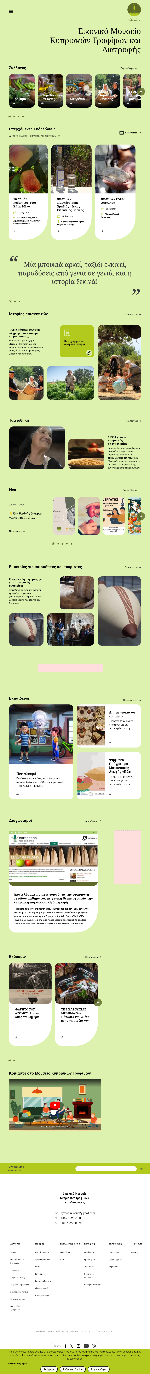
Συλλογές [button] (15, 1243)
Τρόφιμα (19, 99)
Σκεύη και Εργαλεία (19, 1292)
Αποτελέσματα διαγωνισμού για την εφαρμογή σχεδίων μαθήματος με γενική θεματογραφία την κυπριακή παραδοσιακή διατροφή (53, 898)
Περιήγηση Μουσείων (89, 1276)
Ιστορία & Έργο (42, 1252)
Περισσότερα (127, 68)
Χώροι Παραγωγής (18, 1277)
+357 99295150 (71, 1218)
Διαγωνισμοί (20, 820)
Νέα (12, 490)
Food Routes (89, 1252)
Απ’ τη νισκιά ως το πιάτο (122, 714)
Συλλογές (17, 68)
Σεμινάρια (113, 1266)
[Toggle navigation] (11, 11)
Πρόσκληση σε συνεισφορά (104, 1331)
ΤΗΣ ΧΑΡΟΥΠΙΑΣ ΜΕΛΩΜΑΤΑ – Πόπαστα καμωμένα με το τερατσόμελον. (75, 1015)
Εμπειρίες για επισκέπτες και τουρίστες (45, 567)
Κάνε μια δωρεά (42, 1295)
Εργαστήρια (89, 1259)
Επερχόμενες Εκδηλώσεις (32, 129)
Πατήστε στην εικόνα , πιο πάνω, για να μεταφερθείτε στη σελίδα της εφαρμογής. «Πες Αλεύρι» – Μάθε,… (40, 782)
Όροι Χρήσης (40, 1331)
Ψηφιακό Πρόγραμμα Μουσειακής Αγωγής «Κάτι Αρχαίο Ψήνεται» (123, 767)
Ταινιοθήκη (19, 420)
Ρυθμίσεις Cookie (72, 1369)
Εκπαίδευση (19, 698)
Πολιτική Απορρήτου (17, 1363)
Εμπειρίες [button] (89, 1243)
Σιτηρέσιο (77, 99)
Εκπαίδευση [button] (115, 1243)
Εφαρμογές (114, 1252)
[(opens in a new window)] (64, 1346)
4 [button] (23, 116)
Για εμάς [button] (39, 1243)
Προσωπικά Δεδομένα (56, 1331)
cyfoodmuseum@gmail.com (78, 1213)
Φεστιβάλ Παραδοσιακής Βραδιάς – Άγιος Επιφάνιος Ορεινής (70, 204)
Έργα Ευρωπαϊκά (43, 1259)
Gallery (134, 1252)
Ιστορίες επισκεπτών (28, 314)
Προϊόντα (137, 1243)
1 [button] (10, 116)
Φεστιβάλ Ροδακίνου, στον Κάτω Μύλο (24, 202)
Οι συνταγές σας (17, 1299)
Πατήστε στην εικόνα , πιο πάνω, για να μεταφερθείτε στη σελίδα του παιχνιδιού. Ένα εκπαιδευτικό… (122, 784)
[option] (22, 91)
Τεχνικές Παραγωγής (19, 1284)
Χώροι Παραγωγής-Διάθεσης (107, 95)
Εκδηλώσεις (65, 1252)
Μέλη (37, 1266)
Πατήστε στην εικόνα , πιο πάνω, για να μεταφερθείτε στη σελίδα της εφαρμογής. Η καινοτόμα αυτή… (122, 728)
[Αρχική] (134, 12)
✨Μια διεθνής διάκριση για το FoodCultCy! (26, 515)
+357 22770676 (72, 1223)
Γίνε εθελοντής (42, 1288)
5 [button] (71, 544)
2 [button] (14, 116)
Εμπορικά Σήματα (43, 1281)
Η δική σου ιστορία (92, 1284)
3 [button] (18, 116)
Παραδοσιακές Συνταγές (52, 97)
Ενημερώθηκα (98, 1369)
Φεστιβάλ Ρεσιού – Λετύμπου (114, 201)
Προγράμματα (115, 1259)
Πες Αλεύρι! (26, 773)
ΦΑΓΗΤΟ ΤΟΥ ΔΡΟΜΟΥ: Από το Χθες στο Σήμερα (27, 1013)
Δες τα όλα (128, 490)
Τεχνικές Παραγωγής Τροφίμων (136, 95)
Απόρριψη (49, 1369)
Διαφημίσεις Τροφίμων (16, 1308)
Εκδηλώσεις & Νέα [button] (70, 1243)
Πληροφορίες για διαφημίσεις (79, 1331)
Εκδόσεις (17, 956)
